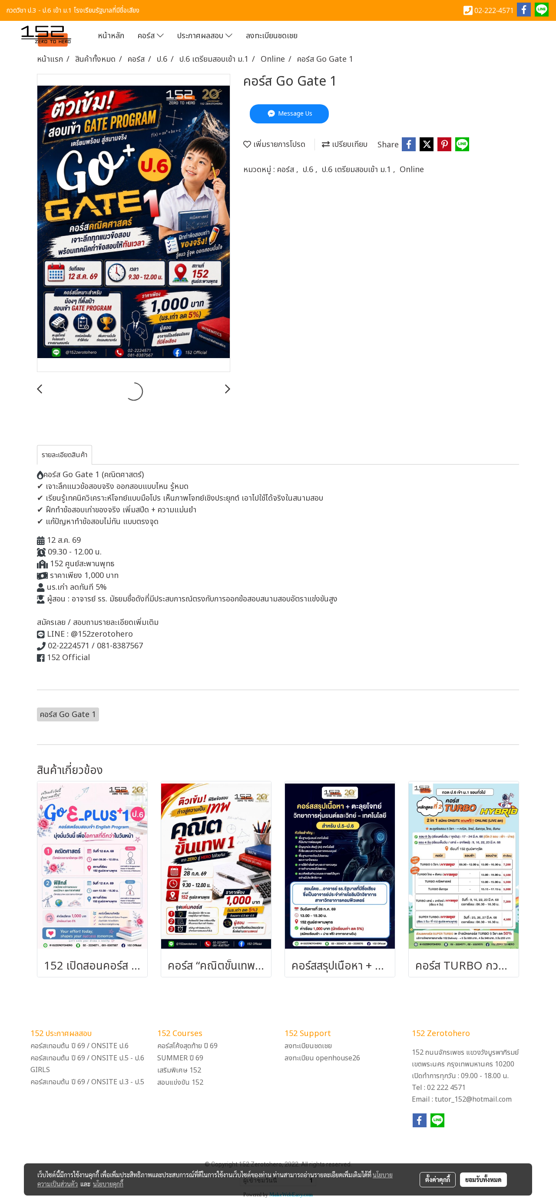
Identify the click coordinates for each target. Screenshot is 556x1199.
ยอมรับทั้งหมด (483, 1179)
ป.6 (309, 170)
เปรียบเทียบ (348, 144)
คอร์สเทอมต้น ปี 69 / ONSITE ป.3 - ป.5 (87, 1082)
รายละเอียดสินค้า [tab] (64, 455)
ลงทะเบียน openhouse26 (322, 1058)
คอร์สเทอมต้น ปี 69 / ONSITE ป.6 (79, 1046)
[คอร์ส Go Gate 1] (133, 223)
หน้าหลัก (111, 36)
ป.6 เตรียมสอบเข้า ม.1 (357, 170)
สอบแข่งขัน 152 (180, 1082)
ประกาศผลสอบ (201, 36)
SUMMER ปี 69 (180, 1058)
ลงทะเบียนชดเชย (272, 36)
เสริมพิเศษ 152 (179, 1070)
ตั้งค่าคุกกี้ (437, 1179)
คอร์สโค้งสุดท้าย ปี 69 (187, 1046)
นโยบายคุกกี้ (108, 1184)
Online (412, 170)
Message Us (294, 113)
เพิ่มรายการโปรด (278, 144)
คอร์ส (147, 36)
